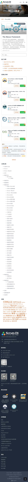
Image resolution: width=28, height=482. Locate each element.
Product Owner (6, 306)
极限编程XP (7, 292)
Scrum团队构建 (11, 199)
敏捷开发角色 (10, 235)
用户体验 (9, 250)
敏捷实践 (9, 223)
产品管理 (9, 214)
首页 (2, 19)
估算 (12, 311)
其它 (5, 173)
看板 (20, 319)
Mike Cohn (18, 304)
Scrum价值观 (10, 197)
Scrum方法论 (10, 205)
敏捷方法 (9, 317)
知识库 (6, 294)
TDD (17, 309)
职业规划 (9, 263)
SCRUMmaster (20, 306)
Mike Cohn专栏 (11, 186)
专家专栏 (9, 212)
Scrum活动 (10, 208)
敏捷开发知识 (10, 233)
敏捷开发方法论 (11, 231)
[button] (24, 2)
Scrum (6, 168)
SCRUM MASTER (9, 308)
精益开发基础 (10, 257)
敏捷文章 (6, 184)
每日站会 (24, 317)
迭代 (11, 321)
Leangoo (5, 304)
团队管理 (9, 220)
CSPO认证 (17, 302)
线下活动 (9, 176)
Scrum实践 (10, 203)
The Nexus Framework (11, 37)
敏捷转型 (19, 317)
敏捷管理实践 (10, 242)
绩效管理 (9, 259)
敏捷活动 (6, 274)
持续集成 (5, 313)
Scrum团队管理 (11, 201)
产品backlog (21, 309)
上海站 (11, 178)
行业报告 (9, 268)
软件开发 (7, 321)
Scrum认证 (10, 210)
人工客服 (4, 156)
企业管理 (9, 216)
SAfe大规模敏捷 (11, 188)
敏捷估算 (17, 313)
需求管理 (9, 272)
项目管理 (14, 321)
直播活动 (9, 276)
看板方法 (9, 255)
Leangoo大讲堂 (12, 304)
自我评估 (9, 266)
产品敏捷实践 (10, 282)
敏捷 (13, 313)
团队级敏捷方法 (11, 284)
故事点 (9, 313)
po (22, 304)
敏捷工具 (9, 227)
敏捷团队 (22, 313)
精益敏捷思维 (10, 286)
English (15, 480)
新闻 (5, 290)
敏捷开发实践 (10, 229)
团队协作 (19, 311)
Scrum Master (8, 171)
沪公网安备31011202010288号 (14, 478)
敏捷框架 (9, 240)
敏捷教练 (6, 182)
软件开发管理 (10, 270)
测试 (4, 319)
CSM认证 (7, 301)
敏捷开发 (6, 180)
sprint (13, 309)
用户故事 (9, 253)
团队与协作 (10, 218)
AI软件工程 (7, 166)
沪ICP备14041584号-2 (14, 476)
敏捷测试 (14, 317)
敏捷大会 (6, 175)
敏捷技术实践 (10, 238)
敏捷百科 (6, 280)
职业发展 (9, 261)
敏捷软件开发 (10, 244)
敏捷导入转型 (10, 225)
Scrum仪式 (10, 195)
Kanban (23, 302)
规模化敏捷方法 (11, 288)
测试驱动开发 (9, 319)
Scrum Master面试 (12, 192)
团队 (15, 311)
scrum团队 (19, 308)
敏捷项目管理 (10, 246)
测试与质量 (10, 248)
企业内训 (8, 311)
